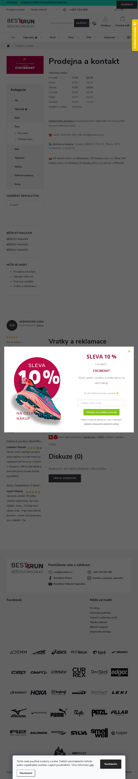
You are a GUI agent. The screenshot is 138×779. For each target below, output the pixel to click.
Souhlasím (110, 764)
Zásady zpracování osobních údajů (101, 423)
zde (91, 765)
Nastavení (26, 773)
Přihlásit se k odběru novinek (101, 412)
